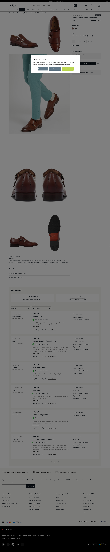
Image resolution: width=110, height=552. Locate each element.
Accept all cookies (68, 68)
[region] (55, 64)
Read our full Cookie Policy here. (61, 64)
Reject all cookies (55, 68)
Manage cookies (42, 68)
